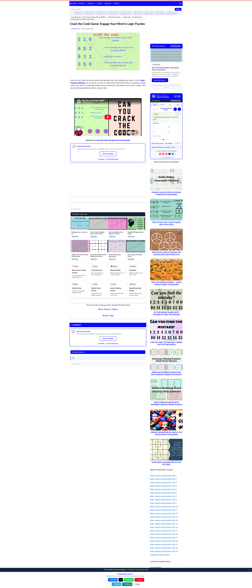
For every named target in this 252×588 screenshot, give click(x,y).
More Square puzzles (157, 143)
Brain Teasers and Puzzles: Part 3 (163, 482)
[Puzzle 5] (169, 139)
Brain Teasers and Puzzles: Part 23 (164, 551)
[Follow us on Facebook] (173, 154)
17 (153, 131)
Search (178, 9)
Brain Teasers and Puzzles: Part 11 (164, 510)
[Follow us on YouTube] (163, 154)
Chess (99, 3)
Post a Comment (107, 153)
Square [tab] (155, 104)
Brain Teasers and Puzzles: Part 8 (163, 500)
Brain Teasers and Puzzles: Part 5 (163, 489)
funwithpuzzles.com (169, 157)
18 (168, 127)
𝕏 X (121, 579)
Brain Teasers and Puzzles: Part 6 (163, 493)
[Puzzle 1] (163, 139)
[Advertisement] (107, 179)
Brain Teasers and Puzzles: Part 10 (164, 507)
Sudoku (91, 3)
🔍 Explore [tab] (178, 104)
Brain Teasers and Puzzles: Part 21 (164, 544)
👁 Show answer (157, 136)
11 (153, 127)
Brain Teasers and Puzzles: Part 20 (164, 541)
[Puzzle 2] (164, 139)
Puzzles (81, 3)
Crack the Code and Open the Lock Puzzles (112, 140)
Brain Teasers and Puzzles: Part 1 (163, 476)
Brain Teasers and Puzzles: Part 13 (164, 517)
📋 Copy (136, 584)
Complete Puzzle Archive (160, 555)
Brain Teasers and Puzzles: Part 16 (164, 527)
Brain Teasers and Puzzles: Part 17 (164, 531)
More (116, 3)
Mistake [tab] (162, 104)
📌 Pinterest (139, 579)
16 (168, 131)
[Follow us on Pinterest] (160, 154)
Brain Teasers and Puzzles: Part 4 (163, 486)
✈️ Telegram (116, 584)
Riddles (108, 3)
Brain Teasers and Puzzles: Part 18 (164, 534)
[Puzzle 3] (166, 139)
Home (74, 3)
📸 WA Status (127, 584)
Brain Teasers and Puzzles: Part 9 (163, 503)
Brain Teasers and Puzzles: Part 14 (164, 520)
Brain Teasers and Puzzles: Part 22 (164, 548)
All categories (168, 143)
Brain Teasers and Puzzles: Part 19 (164, 538)
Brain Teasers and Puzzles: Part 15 (164, 524)
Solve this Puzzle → (160, 80)
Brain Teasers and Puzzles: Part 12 (164, 513)
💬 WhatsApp (129, 579)
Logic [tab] (170, 104)
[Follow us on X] (169, 154)
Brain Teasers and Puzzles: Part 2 (163, 479)
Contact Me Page (155, 567)
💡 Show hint (155, 123)
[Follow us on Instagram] (166, 154)
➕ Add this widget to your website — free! (163, 147)
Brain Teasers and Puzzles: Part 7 (163, 496)
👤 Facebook (113, 579)
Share (178, 143)
